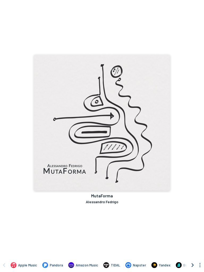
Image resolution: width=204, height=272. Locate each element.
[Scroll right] (192, 265)
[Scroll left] (4, 265)
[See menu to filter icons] (200, 265)
